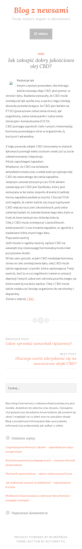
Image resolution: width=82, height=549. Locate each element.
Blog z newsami (41, 10)
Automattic (55, 541)
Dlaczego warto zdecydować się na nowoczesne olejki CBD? (45, 359)
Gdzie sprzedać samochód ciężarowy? (39, 342)
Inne (41, 53)
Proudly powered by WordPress (41, 537)
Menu (43, 34)
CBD (30, 299)
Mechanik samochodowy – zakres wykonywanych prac (39, 473)
